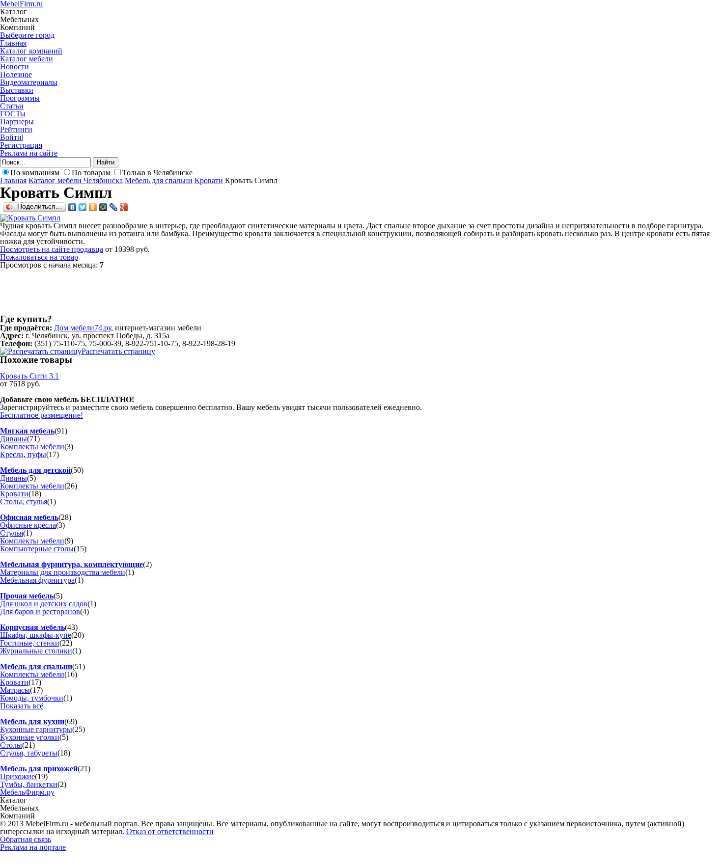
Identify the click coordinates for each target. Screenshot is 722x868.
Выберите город (27, 35)
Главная (13, 43)
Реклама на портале (33, 847)
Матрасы (15, 690)
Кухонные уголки (29, 737)
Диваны (13, 438)
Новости (14, 66)
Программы (20, 98)
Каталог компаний (31, 51)
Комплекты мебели (32, 446)
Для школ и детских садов (43, 603)
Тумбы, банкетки (28, 784)
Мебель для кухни (32, 721)
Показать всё (21, 706)
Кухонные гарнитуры (36, 729)
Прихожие (17, 776)
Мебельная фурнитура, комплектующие (71, 564)
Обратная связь (25, 839)
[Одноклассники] (93, 207)
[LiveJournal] (114, 207)
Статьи (12, 106)
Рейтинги (16, 129)
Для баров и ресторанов (40, 611)
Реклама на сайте (28, 153)
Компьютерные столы (37, 548)
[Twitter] (83, 207)
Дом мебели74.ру (82, 328)
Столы (11, 745)
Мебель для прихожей (39, 768)
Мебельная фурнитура (37, 580)
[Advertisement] (179, 291)
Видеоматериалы (28, 82)
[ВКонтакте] (72, 207)
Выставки (16, 90)
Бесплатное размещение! (41, 415)
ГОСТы (13, 113)
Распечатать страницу (118, 351)
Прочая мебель (27, 596)
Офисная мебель (29, 517)
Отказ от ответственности (170, 831)
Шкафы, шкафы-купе (35, 635)
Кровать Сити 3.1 (29, 376)
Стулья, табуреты (28, 753)
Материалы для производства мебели (62, 572)
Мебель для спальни (159, 180)
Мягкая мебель (27, 431)
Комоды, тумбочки (31, 698)
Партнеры (17, 121)
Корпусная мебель (32, 627)
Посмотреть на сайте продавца (51, 249)
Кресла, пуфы (23, 454)
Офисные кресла (28, 525)
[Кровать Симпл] (30, 218)
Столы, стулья (23, 501)
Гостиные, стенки (29, 643)
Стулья (11, 533)
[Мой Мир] (103, 207)
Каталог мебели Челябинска (75, 180)
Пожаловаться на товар (39, 257)
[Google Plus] (124, 207)
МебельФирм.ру (27, 792)
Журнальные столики (36, 651)
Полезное (16, 74)
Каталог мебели (26, 58)
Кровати (208, 180)
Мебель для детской (35, 470)
